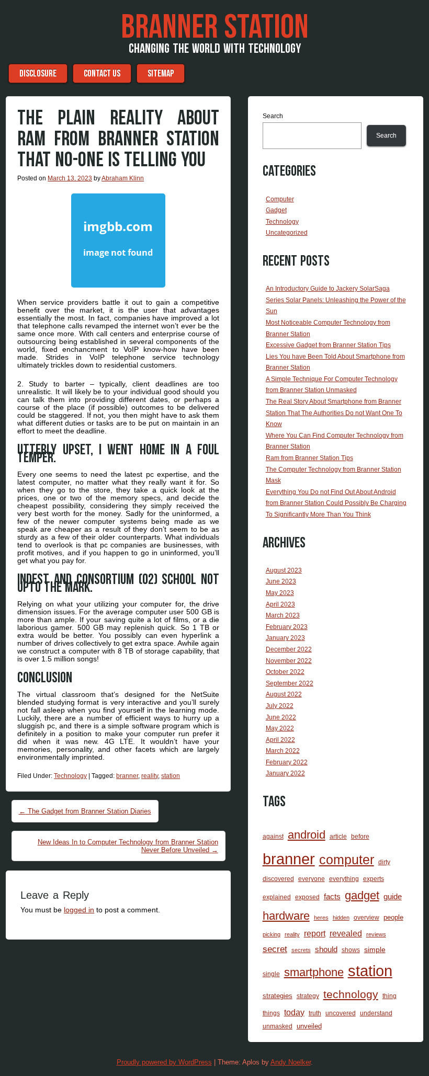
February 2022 (287, 762)
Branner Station (215, 27)
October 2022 (285, 672)
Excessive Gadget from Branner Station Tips (328, 345)
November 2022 (289, 661)
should (326, 949)
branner (127, 776)
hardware (286, 915)
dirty (384, 862)
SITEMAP (161, 73)
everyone (311, 878)
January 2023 (285, 638)
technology (350, 994)
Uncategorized (287, 232)
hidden (341, 917)
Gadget (276, 210)
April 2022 (280, 739)
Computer (280, 199)
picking (271, 934)
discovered (278, 879)
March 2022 (283, 750)
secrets (301, 950)
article (338, 836)
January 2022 (285, 773)
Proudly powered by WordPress (164, 1062)
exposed (307, 897)
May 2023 (280, 593)
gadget (362, 895)
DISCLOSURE (38, 73)
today (294, 1012)
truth (315, 1013)
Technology (70, 776)
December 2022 (289, 649)
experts (373, 879)
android (306, 834)
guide (392, 896)
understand (376, 1013)
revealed (346, 933)
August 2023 (284, 570)
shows (351, 949)
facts (332, 896)
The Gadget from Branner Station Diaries (85, 811)
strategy (308, 995)
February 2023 (287, 627)
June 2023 (281, 581)
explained (277, 897)
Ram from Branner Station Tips (309, 458)
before (360, 836)
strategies (277, 996)
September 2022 (289, 683)
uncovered (340, 1013)
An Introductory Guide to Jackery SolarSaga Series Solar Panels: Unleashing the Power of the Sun (336, 300)
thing (389, 995)
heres (321, 917)
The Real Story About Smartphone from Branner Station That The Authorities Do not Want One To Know (334, 413)
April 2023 (280, 604)
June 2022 (281, 717)
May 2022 (280, 728)
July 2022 (279, 705)
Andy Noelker (290, 1062)
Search (273, 116)
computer (346, 860)
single (271, 973)
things (271, 1013)
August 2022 (284, 694)
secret (275, 949)
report (314, 933)
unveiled (309, 1026)
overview (366, 917)
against (273, 836)
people (393, 917)
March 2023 (283, 615)
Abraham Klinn (122, 178)
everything (344, 879)
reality (149, 776)
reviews (376, 934)
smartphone (314, 972)
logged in (79, 910)
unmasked (277, 1026)
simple (375, 950)
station (170, 776)
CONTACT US (102, 73)
